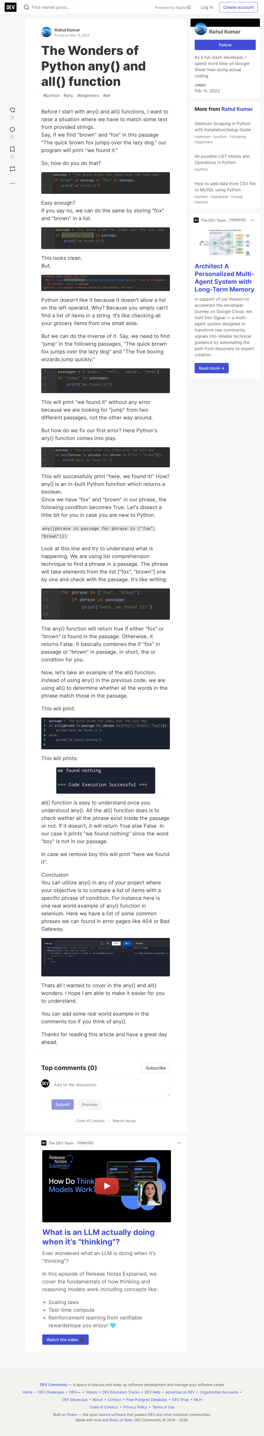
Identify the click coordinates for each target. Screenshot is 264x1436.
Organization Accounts (219, 1392)
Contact (114, 1399)
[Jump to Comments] (12, 132)
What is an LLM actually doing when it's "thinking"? (98, 1237)
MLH (198, 1399)
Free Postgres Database (146, 1399)
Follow (225, 44)
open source (99, 1414)
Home (27, 1392)
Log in (207, 7)
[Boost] (12, 168)
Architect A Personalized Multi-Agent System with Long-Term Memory (224, 277)
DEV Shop (180, 1399)
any (68, 95)
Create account (238, 7)
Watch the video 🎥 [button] (65, 1339)
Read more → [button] (212, 368)
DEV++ (75, 1392)
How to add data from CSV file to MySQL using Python (224, 192)
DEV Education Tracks (120, 1392)
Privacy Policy (135, 1407)
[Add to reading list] (12, 151)
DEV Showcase (74, 1399)
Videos (91, 1392)
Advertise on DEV (180, 1392)
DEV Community (53, 1384)
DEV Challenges (51, 1392)
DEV (151, 1414)
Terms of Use (163, 1407)
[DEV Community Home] (10, 7)
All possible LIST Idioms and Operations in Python (222, 162)
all (106, 95)
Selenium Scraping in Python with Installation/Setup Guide (222, 132)
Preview (89, 1104)
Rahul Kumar (67, 29)
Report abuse (124, 1120)
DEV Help (152, 1392)
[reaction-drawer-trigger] (12, 112)
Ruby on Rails (121, 1420)
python (51, 95)
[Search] (26, 7)
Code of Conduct (90, 1120)
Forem (72, 1414)
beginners (88, 95)
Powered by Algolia (171, 7)
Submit (63, 1104)
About (98, 1399)
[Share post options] (12, 183)
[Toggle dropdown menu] (179, 1143)
